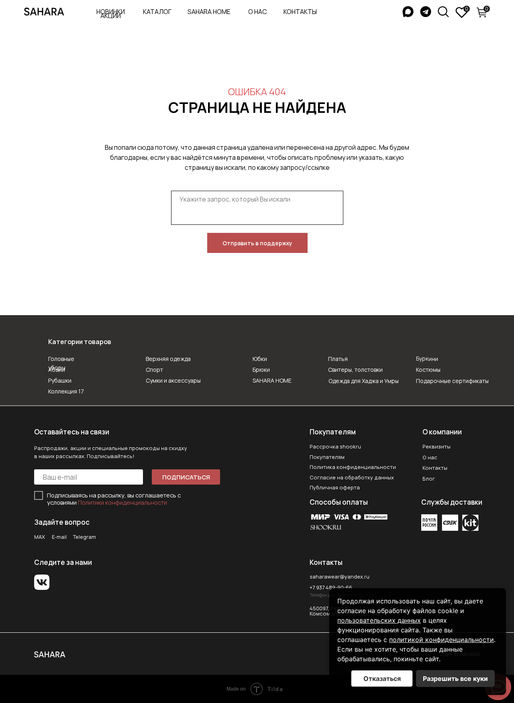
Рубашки (59, 380)
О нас (429, 457)
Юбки (260, 359)
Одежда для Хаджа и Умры (363, 381)
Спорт (154, 369)
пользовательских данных (379, 620)
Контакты (434, 467)
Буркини (427, 359)
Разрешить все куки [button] (455, 678)
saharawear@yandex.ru (339, 576)
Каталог (157, 11)
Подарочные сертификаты (452, 381)
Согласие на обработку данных (352, 477)
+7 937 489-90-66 (331, 587)
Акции (110, 15)
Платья (338, 359)
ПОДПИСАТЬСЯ (186, 477)
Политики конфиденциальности (122, 502)
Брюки (261, 369)
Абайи (56, 369)
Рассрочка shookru (335, 446)
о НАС (257, 11)
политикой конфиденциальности (441, 640)
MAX (39, 536)
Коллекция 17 (66, 391)
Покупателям (327, 457)
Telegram (84, 536)
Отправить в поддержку (257, 243)
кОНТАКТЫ (300, 11)
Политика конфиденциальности (353, 467)
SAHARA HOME (209, 11)
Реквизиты (436, 446)
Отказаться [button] (382, 678)
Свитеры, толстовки (355, 369)
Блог (428, 478)
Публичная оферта (335, 487)
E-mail (59, 536)
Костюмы (428, 369)
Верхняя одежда (168, 359)
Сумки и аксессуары (173, 380)
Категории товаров (79, 341)
